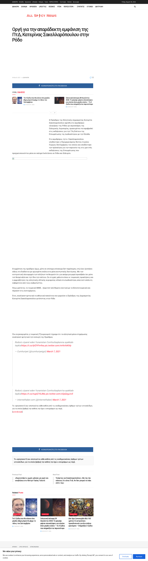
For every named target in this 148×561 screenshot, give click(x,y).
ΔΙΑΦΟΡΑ (15, 2)
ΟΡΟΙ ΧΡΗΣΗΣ (23, 547)
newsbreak (17, 412)
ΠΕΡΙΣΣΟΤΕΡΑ (53, 2)
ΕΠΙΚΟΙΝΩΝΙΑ (34, 547)
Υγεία (46, 2)
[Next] (54, 112)
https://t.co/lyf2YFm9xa (32, 345)
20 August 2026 (74, 529)
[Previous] (51, 112)
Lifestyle (34, 2)
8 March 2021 (16, 77)
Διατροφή (76, 2)
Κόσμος (41, 2)
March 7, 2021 (53, 351)
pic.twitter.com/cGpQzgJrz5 (59, 393)
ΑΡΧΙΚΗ (14, 547)
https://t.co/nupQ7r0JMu (33, 393)
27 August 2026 (29, 104)
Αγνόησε (139, 556)
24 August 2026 (72, 107)
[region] (74, 554)
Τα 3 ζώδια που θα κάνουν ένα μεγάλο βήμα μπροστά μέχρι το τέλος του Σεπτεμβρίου (37, 100)
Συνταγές (63, 2)
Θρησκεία (28, 2)
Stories (69, 2)
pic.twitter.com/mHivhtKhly (58, 345)
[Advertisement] (30, 59)
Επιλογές (125, 556)
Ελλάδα (21, 2)
